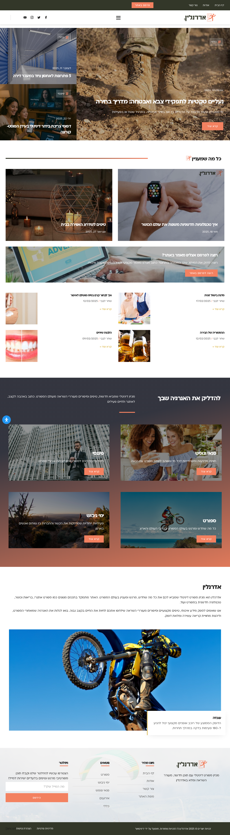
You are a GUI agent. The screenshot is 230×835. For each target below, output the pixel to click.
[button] (118, 17)
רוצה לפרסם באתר (201, 273)
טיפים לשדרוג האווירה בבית (83, 224)
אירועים (104, 798)
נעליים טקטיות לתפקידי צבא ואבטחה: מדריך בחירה (159, 101)
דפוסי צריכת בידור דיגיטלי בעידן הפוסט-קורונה (39, 129)
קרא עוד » (218, 309)
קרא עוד (206, 471)
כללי (214, 41)
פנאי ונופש (102, 790)
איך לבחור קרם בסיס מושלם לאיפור (91, 295)
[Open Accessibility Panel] (6, 419)
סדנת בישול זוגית (214, 295)
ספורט (105, 774)
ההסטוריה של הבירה (212, 332)
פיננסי (61, 93)
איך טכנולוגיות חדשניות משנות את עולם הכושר (179, 224)
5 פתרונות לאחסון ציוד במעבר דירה (42, 76)
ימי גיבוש (103, 782)
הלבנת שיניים (104, 332)
